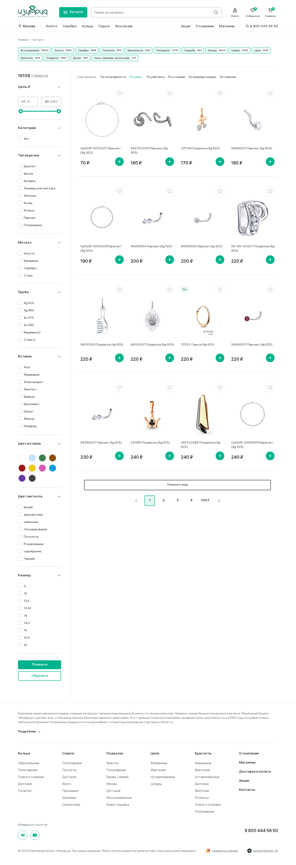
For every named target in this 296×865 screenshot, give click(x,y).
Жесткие (202, 790)
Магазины (227, 26)
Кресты (112, 763)
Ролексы (202, 797)
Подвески (52, 57)
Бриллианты (135, 50)
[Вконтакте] (23, 835)
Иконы (111, 783)
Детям (77, 57)
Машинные (159, 763)
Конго (66, 783)
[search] (215, 12)
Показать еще (177, 485)
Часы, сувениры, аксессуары (112, 57)
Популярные (27, 770)
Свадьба (189, 50)
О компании (205, 26)
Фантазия (158, 770)
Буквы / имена (117, 777)
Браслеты (27, 57)
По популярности (113, 77)
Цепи (257, 50)
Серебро (70, 26)
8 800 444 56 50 (264, 26)
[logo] (32, 11)
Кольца (87, 26)
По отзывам (176, 77)
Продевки (70, 790)
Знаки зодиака (117, 804)
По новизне (228, 77)
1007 (205, 500)
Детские (25, 783)
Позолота (108, 50)
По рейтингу (155, 77)
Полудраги (163, 50)
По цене (135, 77)
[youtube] (35, 835)
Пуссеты (69, 770)
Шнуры (156, 783)
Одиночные (71, 804)
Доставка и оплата (255, 772)
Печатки (24, 790)
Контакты (247, 790)
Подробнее (27, 731)
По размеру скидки (202, 77)
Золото (51, 26)
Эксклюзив (123, 26)
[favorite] (119, 93)
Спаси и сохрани (31, 777)
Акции (185, 26)
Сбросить (39, 676)
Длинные (69, 797)
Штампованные (163, 777)
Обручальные (28, 763)
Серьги (104, 26)
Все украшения (30, 50)
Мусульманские (119, 797)
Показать (39, 665)
